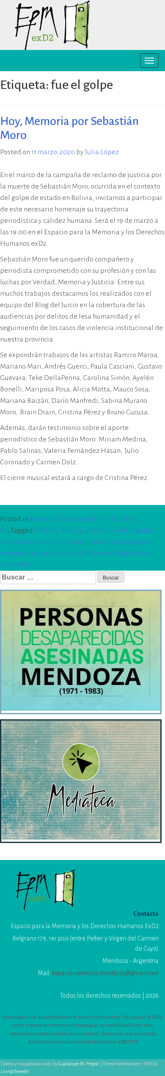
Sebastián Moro (79, 553)
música (41, 553)
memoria (14, 553)
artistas (46, 530)
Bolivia (71, 530)
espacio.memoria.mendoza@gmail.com (105, 973)
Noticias (42, 519)
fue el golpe (135, 530)
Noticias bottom (83, 519)
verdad (116, 553)
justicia (141, 542)
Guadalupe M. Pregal (78, 1063)
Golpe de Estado (25, 542)
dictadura (100, 530)
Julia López (102, 152)
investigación (106, 542)
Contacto (146, 913)
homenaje (68, 542)
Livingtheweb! (15, 1071)
